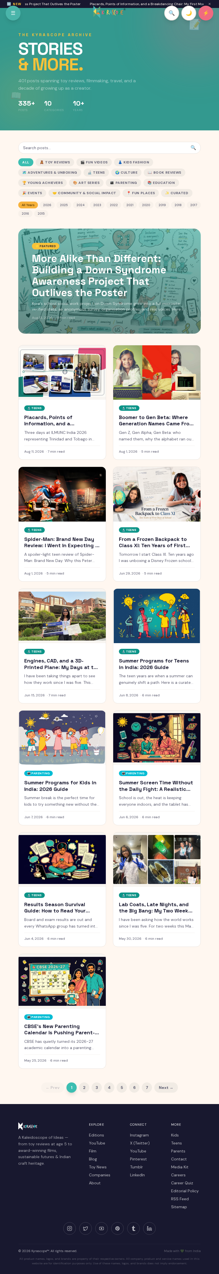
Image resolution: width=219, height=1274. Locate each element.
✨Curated (176, 193)
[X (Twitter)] (85, 1228)
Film (92, 1151)
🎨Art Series (86, 182)
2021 (129, 205)
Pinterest (138, 1159)
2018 (178, 205)
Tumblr (136, 1167)
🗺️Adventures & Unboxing (49, 172)
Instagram (139, 1135)
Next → (166, 1087)
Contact (179, 1159)
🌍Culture (126, 172)
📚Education (161, 182)
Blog (93, 1159)
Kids (175, 1135)
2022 (114, 205)
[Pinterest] (117, 1228)
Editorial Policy (185, 1190)
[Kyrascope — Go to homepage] (109, 12)
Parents (178, 1151)
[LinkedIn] (149, 1228)
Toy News (98, 1167)
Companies (99, 1174)
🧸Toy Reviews (55, 162)
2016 (25, 214)
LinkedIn (137, 1174)
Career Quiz (182, 1182)
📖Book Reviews (164, 172)
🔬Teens (96, 172)
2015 (41, 214)
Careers (178, 1174)
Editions (96, 1135)
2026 (47, 205)
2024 (80, 205)
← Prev (53, 1087)
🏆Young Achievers (42, 182)
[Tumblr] (133, 1228)
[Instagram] (69, 1228)
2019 (162, 205)
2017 (193, 205)
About (95, 1182)
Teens (176, 1143)
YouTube (97, 1143)
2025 (64, 205)
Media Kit (179, 1167)
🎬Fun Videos (94, 162)
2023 (97, 205)
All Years (28, 205)
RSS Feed (180, 1198)
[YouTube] (101, 1228)
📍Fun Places (141, 193)
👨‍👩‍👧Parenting (123, 182)
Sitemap (179, 1206)
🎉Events (32, 193)
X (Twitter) (140, 1143)
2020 (146, 205)
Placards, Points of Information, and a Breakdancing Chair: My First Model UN (137, 4)
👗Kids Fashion (133, 162)
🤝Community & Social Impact (84, 193)
